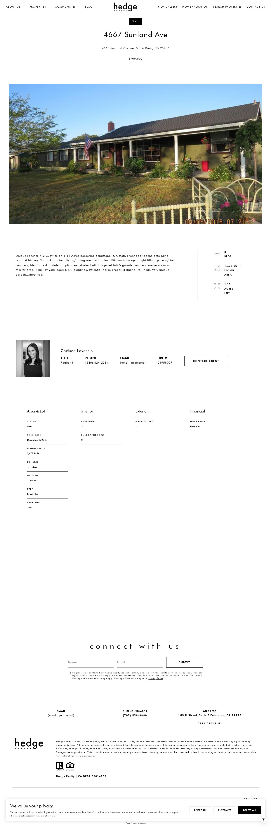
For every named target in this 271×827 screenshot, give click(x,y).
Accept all (249, 810)
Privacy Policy (155, 678)
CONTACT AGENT (206, 361)
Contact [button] (79, 287)
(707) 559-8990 (135, 715)
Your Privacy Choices (136, 822)
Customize (224, 810)
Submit (184, 662)
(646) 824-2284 (96, 362)
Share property (37, 287)
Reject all (200, 810)
